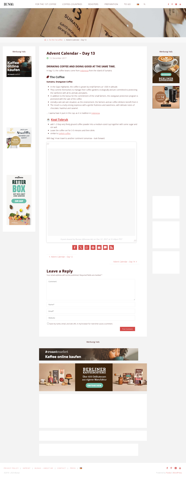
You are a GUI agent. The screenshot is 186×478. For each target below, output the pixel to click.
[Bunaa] (9, 4)
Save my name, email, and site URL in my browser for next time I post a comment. (81, 324)
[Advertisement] (166, 152)
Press (73, 468)
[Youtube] (180, 4)
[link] (144, 4)
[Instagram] (176, 4)
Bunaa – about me (44, 468)
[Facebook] (168, 4)
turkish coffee (64, 133)
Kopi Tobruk (59, 119)
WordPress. (177, 473)
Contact (61, 468)
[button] (74, 247)
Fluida (168, 473)
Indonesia (84, 70)
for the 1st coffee (55, 40)
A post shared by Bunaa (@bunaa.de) (77, 239)
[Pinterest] (172, 4)
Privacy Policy (11, 468)
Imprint (27, 468)
